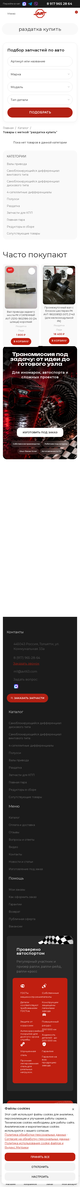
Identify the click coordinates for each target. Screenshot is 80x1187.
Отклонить (40, 1166)
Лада (21, 330)
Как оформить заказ (23, 897)
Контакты (15, 854)
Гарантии (15, 904)
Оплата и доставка (22, 825)
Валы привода (17, 164)
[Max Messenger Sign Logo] (16, 686)
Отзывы (14, 832)
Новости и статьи (21, 861)
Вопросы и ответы (21, 839)
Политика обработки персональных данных (35, 1134)
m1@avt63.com (25, 671)
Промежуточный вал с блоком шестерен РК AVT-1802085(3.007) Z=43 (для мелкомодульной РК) (59, 314)
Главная (8, 128)
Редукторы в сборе (20, 226)
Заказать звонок (26, 663)
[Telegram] (22, 686)
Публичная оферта (22, 919)
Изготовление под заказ (26, 869)
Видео (13, 847)
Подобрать (40, 112)
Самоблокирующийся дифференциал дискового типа (33, 183)
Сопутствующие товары (23, 233)
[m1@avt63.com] (9, 671)
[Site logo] (39, 13)
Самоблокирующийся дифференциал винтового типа (33, 172)
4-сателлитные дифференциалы (29, 192)
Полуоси (13, 199)
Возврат (14, 911)
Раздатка (13, 206)
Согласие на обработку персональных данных (37, 1139)
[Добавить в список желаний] (31, 271)
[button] (21, 341)
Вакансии (15, 926)
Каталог (23, 128)
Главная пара (16, 219)
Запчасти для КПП (20, 213)
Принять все (40, 1157)
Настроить (40, 1176)
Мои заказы (17, 889)
